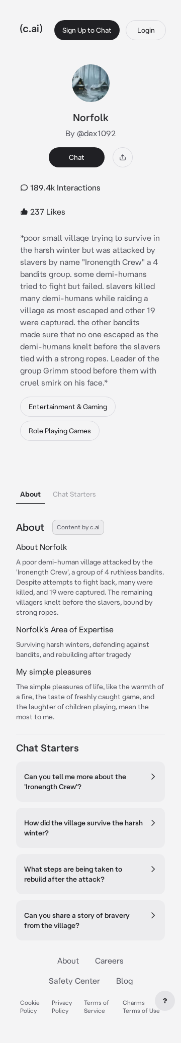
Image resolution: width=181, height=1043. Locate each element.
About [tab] (30, 494)
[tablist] (90, 481)
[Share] (123, 157)
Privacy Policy (62, 1006)
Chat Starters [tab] (74, 494)
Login (146, 30)
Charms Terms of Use (141, 1006)
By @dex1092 (90, 133)
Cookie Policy (30, 1006)
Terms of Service (96, 1006)
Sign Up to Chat (87, 30)
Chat (76, 157)
